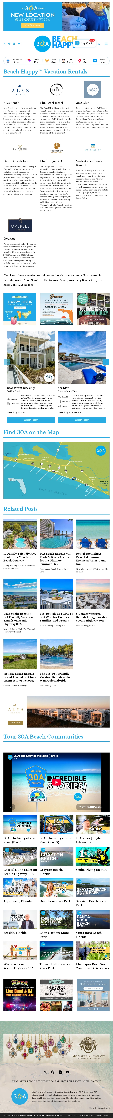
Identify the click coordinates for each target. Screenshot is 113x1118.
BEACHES (32, 1081)
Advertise (89, 1115)
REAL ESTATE (74, 1081)
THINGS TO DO (46, 1081)
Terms (98, 1115)
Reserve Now (31, 419)
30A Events (70, 60)
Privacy (107, 1115)
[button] (7, 362)
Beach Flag (36, 60)
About (70, 1115)
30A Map (85, 60)
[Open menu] (106, 43)
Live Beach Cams (17, 60)
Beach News (102, 60)
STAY (63, 1081)
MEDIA (85, 1081)
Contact (96, 1081)
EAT (57, 1081)
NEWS (22, 1081)
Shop (15, 1081)
